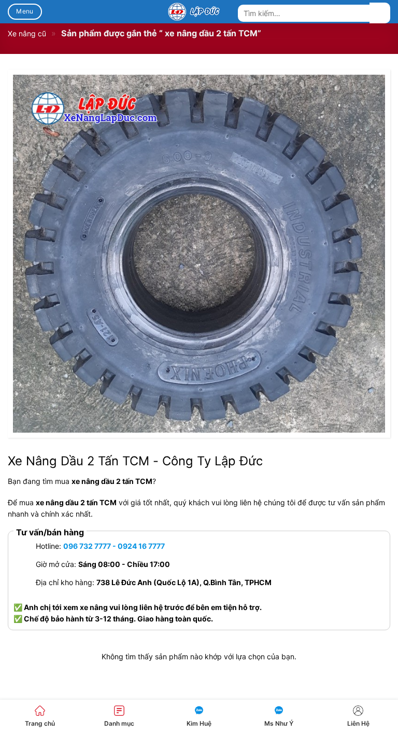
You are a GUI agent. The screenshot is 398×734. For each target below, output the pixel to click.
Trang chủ (40, 723)
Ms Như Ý (278, 723)
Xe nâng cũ (27, 33)
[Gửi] (379, 13)
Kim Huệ (199, 723)
